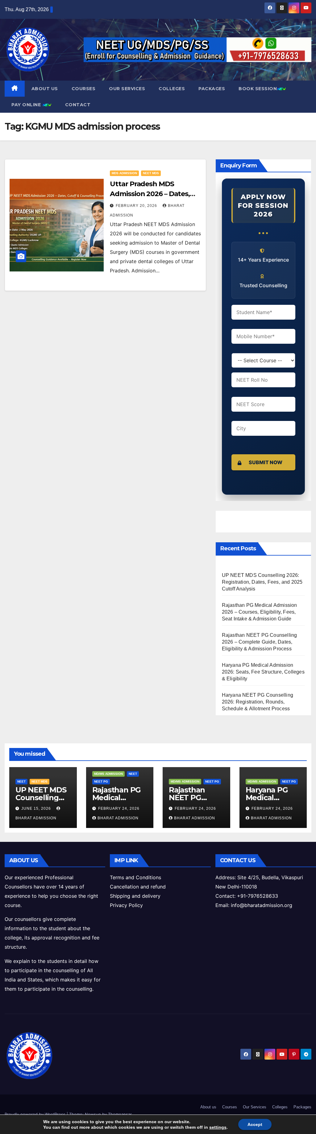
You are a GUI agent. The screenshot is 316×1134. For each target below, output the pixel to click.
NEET (21, 781)
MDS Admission (124, 173)
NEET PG (101, 781)
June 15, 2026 (36, 808)
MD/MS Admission (108, 773)
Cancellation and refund (138, 887)
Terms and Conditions (135, 877)
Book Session (258, 88)
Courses (84, 88)
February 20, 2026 (137, 206)
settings (218, 1127)
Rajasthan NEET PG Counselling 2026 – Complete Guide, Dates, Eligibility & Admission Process (259, 641)
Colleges (172, 88)
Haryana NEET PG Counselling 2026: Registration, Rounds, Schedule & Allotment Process (257, 701)
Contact (78, 104)
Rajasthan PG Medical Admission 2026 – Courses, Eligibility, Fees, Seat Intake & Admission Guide (259, 612)
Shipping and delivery (135, 896)
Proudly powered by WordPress (36, 1114)
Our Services (127, 88)
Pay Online (26, 104)
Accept (254, 1124)
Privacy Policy (126, 905)
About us (44, 88)
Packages (211, 88)
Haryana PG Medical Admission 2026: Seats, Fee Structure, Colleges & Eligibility (263, 671)
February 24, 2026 (118, 808)
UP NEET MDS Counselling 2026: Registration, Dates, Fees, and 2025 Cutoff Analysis (262, 582)
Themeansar (119, 1114)
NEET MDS (151, 173)
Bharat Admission (118, 818)
